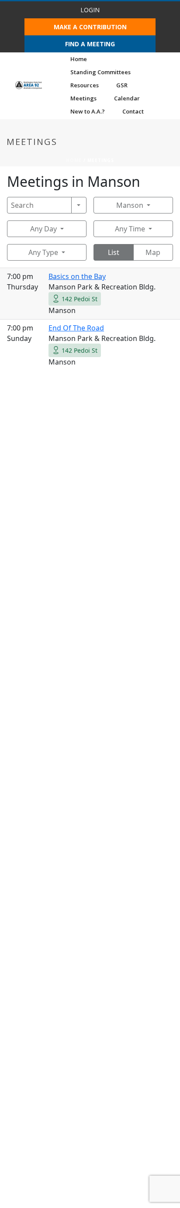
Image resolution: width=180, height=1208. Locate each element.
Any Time (130, 229)
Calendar (127, 98)
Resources (84, 85)
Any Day (43, 229)
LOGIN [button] (90, 10)
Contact (133, 111)
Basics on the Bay (77, 276)
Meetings (83, 98)
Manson (129, 205)
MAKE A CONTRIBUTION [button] (90, 27)
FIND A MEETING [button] (90, 44)
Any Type (43, 252)
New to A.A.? (87, 111)
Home (78, 59)
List (113, 252)
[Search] (79, 205)
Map (152, 252)
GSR (122, 85)
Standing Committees (100, 72)
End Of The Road (76, 328)
